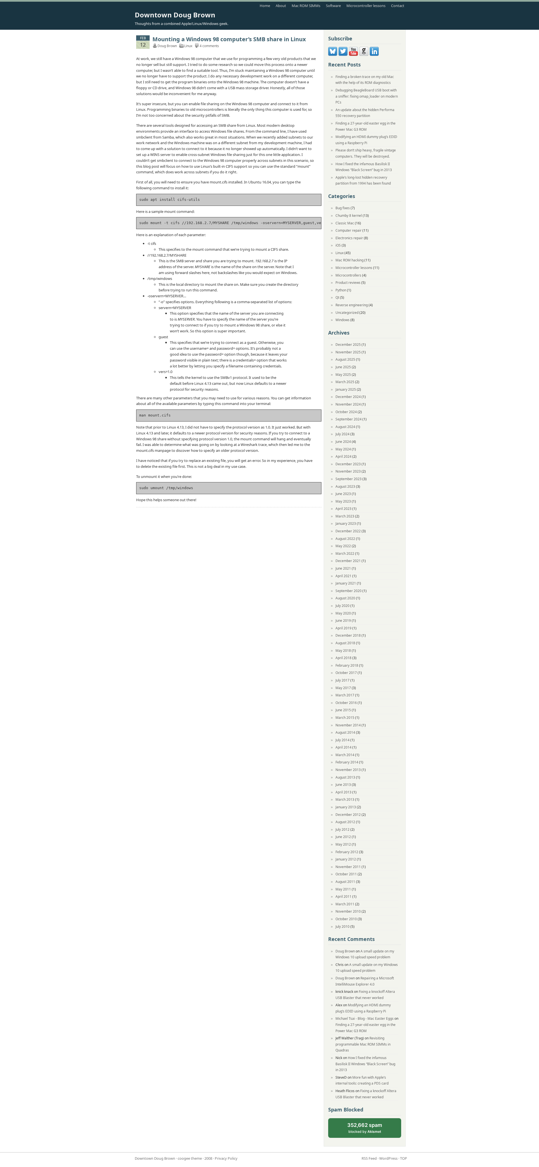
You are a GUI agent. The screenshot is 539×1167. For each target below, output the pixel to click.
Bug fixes (342, 208)
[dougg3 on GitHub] (363, 54)
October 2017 (346, 672)
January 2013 (345, 807)
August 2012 (345, 822)
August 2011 (345, 881)
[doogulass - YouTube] (353, 54)
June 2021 (343, 568)
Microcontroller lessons (365, 5)
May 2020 (343, 613)
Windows (342, 319)
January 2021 (345, 583)
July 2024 (342, 434)
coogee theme (190, 1158)
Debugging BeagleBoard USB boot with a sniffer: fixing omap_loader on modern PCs (366, 96)
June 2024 (343, 441)
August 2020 (345, 598)
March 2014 (344, 754)
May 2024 (343, 449)
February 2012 (346, 852)
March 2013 (344, 799)
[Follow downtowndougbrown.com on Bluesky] (332, 54)
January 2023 (345, 523)
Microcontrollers (348, 275)
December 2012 (348, 814)
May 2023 (343, 501)
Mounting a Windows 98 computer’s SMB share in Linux (229, 39)
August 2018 (345, 643)
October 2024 (346, 411)
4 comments (209, 45)
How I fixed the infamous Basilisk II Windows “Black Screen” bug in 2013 (365, 1063)
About (281, 5)
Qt (337, 297)
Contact (397, 5)
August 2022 (345, 538)
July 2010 (342, 926)
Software (333, 5)
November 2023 (348, 471)
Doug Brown (345, 951)
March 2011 (344, 904)
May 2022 (343, 546)
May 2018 (343, 650)
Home (265, 5)
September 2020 (348, 590)
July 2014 (342, 740)
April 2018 (343, 657)
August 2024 (345, 426)
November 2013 (348, 769)
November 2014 (348, 725)
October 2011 (346, 874)
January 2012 (345, 859)
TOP (403, 1158)
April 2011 (343, 896)
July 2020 (342, 605)
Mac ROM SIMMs (306, 5)
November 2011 (348, 866)
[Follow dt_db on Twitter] (343, 54)
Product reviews (347, 282)
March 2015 (344, 717)
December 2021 (348, 560)
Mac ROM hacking (349, 260)
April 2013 (343, 792)
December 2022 (348, 531)
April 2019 (343, 628)
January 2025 (345, 389)
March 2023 (344, 516)
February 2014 (346, 762)
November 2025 (348, 352)
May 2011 (343, 889)
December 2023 (348, 464)
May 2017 (343, 687)
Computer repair (348, 230)
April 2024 (343, 456)
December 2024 (348, 396)
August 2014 (345, 732)
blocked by (369, 1130)
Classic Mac (344, 223)
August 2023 (345, 486)
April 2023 (343, 508)
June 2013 (343, 784)
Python (340, 290)
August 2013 (345, 777)
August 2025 (345, 359)
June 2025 (343, 367)
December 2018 (348, 635)
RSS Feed (369, 1158)
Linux (188, 45)
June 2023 (343, 493)
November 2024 (348, 404)
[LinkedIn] (374, 54)
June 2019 (343, 620)
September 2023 (348, 479)
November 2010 (348, 911)
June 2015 (343, 710)
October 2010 (346, 919)
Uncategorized (346, 312)
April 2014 (343, 747)
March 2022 (344, 553)
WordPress (388, 1158)
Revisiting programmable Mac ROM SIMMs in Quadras (362, 1044)
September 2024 (348, 419)
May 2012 (343, 844)
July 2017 (342, 680)
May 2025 (343, 374)
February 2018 (346, 665)
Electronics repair (349, 238)
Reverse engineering (351, 305)
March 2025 (344, 381)
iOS (338, 245)
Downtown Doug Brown (175, 14)
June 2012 (343, 836)
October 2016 (346, 702)
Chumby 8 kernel (348, 215)
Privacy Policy (226, 1158)
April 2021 (343, 576)
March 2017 (344, 695)
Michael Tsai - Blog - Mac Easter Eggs (364, 1018)
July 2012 (342, 829)
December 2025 (348, 344)
